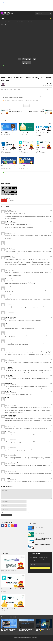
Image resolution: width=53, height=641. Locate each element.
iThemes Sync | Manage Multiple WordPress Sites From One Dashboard (43, 134)
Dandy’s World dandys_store (11, 244)
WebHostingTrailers (13, 89)
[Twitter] (9, 525)
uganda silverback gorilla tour (11, 347)
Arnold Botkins (8, 397)
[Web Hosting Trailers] (9, 194)
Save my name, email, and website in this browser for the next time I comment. (18, 512)
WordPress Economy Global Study (8, 570)
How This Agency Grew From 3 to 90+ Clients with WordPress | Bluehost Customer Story (8, 630)
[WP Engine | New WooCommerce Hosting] (44, 144)
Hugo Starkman (8, 375)
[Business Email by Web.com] (26, 127)
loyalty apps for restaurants (11, 331)
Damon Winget (8, 310)
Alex (6, 83)
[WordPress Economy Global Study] (13, 562)
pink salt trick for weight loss (11, 454)
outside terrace (8, 323)
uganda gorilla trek (9, 269)
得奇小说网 (7, 478)
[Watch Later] (29, 59)
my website (7, 359)
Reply (51, 210)
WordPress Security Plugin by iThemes (42, 544)
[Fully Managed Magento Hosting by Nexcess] (9, 160)
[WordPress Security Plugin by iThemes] (9, 144)
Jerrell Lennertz (8, 391)
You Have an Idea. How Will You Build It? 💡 (43, 630)
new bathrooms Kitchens (10, 317)
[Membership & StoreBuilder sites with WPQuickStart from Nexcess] (9, 127)
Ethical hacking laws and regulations (13, 462)
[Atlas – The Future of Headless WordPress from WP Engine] (13, 580)
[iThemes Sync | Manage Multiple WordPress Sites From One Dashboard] (44, 127)
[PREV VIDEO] (23, 62)
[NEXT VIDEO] (26, 62)
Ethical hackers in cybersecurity (12, 470)
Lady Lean (7, 425)
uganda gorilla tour (9, 339)
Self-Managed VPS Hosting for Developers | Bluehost (25, 630)
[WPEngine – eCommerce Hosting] (13, 600)
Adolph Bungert (8, 248)
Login (51, 18)
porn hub (7, 232)
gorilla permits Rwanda (10, 294)
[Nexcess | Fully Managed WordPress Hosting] (26, 160)
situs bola (7, 431)
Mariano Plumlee (8, 302)
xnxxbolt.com (8, 210)
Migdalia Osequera (9, 256)
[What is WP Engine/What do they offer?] (13, 113)
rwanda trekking (8, 286)
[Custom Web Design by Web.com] (31, 528)
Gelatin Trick (8, 404)
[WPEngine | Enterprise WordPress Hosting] (40, 113)
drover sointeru (8, 383)
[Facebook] (2, 525)
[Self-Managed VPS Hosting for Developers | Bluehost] (26, 623)
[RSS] (12, 525)
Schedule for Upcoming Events (12, 278)
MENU (3, 18)
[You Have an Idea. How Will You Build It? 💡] (44, 623)
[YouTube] (6, 525)
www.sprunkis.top (9, 241)
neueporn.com (8, 221)
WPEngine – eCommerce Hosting (8, 608)
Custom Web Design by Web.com (8, 132)
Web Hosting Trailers (5, 196)
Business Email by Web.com (25, 132)
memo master (8, 437)
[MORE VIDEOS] (29, 62)
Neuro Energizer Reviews (10, 415)
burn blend (7, 445)
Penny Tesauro (8, 367)
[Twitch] (15, 525)
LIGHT (2, 24)
